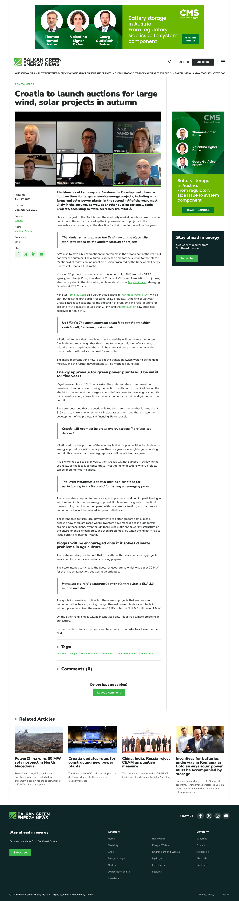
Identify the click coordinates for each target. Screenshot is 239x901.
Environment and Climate (95, 73)
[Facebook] (18, 254)
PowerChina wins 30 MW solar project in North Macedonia (38, 762)
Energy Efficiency (62, 73)
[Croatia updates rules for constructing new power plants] (92, 739)
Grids (76, 73)
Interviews (218, 73)
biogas (74, 653)
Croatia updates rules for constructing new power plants (91, 762)
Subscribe (203, 62)
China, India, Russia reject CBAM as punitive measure (146, 762)
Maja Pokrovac (137, 282)
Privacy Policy (206, 894)
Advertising (202, 851)
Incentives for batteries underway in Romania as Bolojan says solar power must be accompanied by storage (199, 766)
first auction (128, 307)
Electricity (45, 73)
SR (187, 62)
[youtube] (226, 816)
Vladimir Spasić (24, 231)
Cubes (89, 894)
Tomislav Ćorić (77, 295)
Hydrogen (140, 73)
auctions (61, 653)
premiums (107, 653)
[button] (169, 62)
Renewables (27, 73)
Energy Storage (124, 73)
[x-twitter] (209, 816)
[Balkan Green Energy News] (37, 62)
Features (206, 73)
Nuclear (151, 73)
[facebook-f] (200, 816)
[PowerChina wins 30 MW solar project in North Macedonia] (39, 739)
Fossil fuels (164, 73)
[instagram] (217, 816)
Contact (200, 845)
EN (180, 62)
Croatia (19, 220)
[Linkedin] (33, 254)
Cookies (225, 894)
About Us (201, 858)
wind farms (147, 653)
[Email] (41, 254)
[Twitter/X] (26, 254)
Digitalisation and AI (188, 73)
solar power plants (127, 653)
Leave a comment (108, 693)
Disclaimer (202, 865)
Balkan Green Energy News (33, 894)
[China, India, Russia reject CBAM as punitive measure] (146, 739)
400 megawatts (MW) (135, 295)
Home (17, 73)
